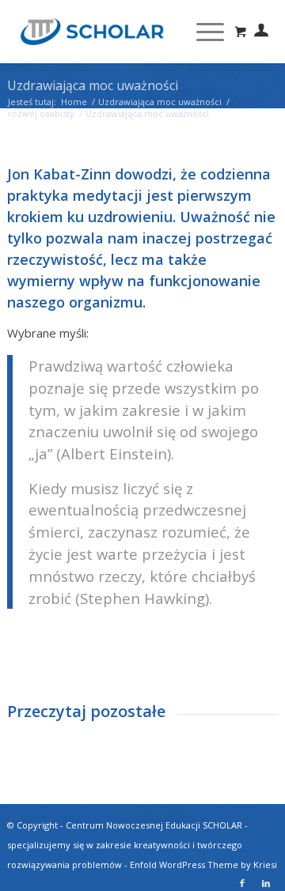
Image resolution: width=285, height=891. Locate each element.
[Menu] (202, 31)
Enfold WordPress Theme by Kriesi (203, 864)
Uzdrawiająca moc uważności (92, 85)
